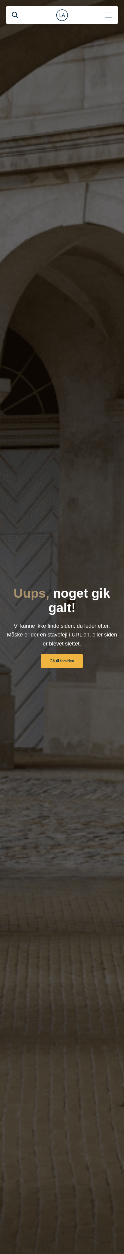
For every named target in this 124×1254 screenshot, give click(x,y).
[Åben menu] (108, 15)
